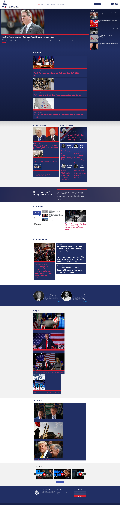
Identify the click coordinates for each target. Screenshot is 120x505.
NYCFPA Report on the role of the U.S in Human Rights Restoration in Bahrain (47, 392)
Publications (53, 4)
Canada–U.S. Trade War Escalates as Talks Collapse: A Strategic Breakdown (56, 211)
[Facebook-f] (112, 4)
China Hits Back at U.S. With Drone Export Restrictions (43, 421)
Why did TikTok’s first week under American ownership (66, 175)
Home (39, 4)
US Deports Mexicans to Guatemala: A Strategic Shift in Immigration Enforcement (56, 220)
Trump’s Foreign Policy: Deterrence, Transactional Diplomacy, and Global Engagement (48, 372)
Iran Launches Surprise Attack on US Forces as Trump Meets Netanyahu (46, 440)
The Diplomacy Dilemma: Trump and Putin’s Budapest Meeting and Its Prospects (45, 147)
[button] (117, 4)
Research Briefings (37, 112)
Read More (4, 42)
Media (48, 4)
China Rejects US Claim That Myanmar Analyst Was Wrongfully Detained (56, 215)
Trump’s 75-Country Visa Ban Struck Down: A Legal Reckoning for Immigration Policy (75, 226)
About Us (43, 4)
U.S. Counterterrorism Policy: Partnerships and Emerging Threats (57, 95)
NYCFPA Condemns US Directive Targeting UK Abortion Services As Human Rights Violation (69, 270)
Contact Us (62, 4)
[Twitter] (113, 4)
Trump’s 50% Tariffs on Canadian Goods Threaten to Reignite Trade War (46, 459)
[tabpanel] (64, 220)
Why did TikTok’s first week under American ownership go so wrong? (76, 137)
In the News (10, 39)
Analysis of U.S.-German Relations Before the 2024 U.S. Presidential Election (47, 331)
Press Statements (44, 264)
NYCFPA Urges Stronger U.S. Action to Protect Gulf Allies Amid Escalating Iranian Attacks (70, 249)
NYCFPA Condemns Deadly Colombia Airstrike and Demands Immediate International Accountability (70, 259)
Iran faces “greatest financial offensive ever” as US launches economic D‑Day (28, 37)
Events (58, 4)
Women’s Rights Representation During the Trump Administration (45, 161)
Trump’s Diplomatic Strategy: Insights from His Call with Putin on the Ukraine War (48, 352)
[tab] (37, 213)
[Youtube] (115, 4)
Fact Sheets (42, 112)
